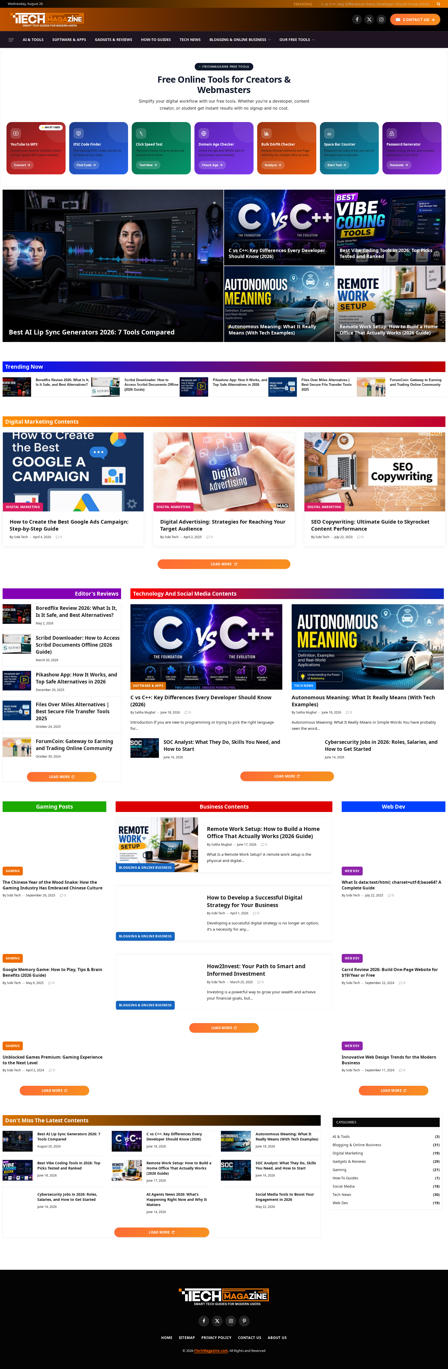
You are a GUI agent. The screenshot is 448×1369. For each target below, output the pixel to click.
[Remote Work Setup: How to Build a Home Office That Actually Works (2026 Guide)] (390, 304)
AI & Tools (33, 39)
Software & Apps (69, 39)
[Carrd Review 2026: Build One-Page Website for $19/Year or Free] (393, 933)
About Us (277, 1337)
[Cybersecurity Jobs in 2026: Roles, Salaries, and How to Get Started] (306, 748)
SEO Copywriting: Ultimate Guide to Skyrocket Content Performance (370, 525)
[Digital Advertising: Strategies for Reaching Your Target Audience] (223, 472)
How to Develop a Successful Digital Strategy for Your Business (254, 901)
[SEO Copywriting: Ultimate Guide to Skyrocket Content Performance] (374, 472)
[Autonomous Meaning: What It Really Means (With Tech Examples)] (279, 304)
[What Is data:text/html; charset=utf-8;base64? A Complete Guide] (393, 846)
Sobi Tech (21, 537)
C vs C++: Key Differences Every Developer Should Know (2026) (375, 4)
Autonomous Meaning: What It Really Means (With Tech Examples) (272, 330)
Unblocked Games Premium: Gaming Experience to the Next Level (52, 1060)
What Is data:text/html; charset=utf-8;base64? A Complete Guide (391, 885)
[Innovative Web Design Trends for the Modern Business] (393, 1021)
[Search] (438, 4)
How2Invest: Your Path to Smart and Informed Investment (256, 969)
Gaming (13, 871)
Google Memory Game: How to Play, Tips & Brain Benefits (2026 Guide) (52, 972)
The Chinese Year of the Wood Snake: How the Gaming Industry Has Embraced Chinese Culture (52, 885)
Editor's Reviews (96, 593)
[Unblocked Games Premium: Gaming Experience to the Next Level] (54, 1021)
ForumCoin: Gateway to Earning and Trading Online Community (416, 382)
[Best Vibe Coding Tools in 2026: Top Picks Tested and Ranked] (390, 228)
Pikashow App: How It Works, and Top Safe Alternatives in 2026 (240, 382)
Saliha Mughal (145, 712)
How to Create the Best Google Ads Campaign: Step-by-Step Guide (69, 525)
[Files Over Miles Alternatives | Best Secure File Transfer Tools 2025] (282, 387)
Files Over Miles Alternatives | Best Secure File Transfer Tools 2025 (327, 384)
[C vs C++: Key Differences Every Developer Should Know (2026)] (279, 228)
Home (166, 1337)
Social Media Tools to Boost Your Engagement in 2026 (285, 1197)
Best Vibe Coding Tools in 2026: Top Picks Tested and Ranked (386, 253)
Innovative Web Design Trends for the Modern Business (389, 1060)
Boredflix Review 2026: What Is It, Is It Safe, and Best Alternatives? (62, 382)
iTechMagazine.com (211, 1350)
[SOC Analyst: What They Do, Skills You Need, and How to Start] (144, 748)
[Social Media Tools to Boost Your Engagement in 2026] (236, 1201)
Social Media (344, 1186)
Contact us (249, 1337)
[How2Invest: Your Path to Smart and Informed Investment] (157, 982)
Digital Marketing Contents (42, 421)
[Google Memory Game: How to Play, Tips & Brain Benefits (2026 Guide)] (54, 933)
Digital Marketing (23, 507)
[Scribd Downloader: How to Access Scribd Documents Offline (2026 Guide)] (105, 387)
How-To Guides (156, 39)
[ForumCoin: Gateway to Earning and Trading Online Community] (371, 387)
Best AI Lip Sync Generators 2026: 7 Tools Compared (92, 332)
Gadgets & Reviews (113, 39)
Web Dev (393, 806)
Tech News (190, 39)
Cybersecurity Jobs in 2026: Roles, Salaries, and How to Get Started (381, 745)
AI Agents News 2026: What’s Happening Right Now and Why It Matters (176, 1199)
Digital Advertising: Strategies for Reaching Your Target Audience (222, 525)
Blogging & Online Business (237, 39)
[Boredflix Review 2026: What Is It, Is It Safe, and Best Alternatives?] (17, 387)
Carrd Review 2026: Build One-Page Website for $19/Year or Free (390, 972)
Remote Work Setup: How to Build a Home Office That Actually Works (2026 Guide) (389, 330)
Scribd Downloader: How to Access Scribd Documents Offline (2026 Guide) (151, 384)
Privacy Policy (216, 1337)
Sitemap (187, 1337)
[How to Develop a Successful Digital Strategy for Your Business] (157, 913)
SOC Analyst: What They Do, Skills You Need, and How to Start (222, 745)
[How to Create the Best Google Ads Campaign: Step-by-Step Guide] (73, 472)
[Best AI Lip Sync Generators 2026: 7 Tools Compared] (113, 266)
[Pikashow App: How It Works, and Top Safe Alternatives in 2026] (194, 387)
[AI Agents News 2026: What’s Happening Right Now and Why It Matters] (127, 1201)
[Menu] (11, 39)
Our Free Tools (294, 39)
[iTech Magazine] (47, 19)
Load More (222, 564)
